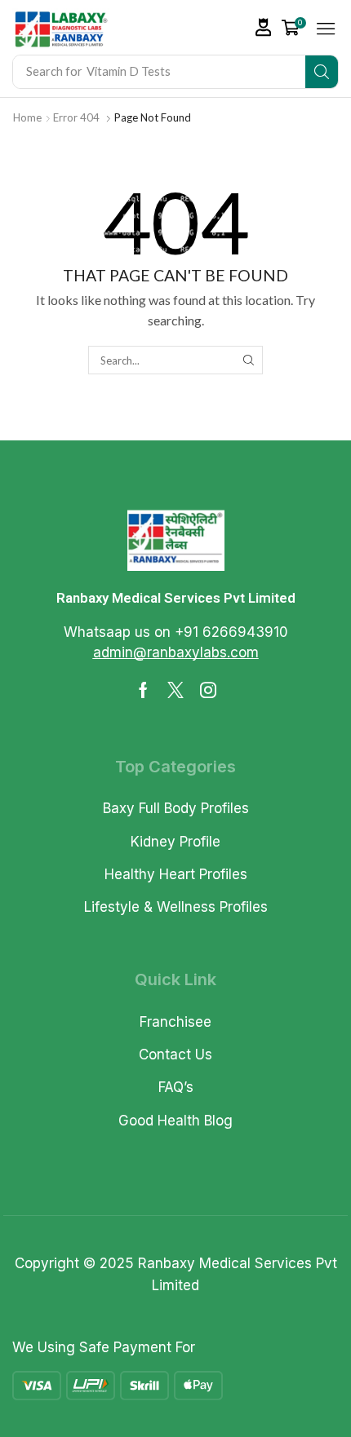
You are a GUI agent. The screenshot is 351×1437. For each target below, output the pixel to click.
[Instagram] (208, 690)
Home (27, 117)
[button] (263, 27)
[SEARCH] (248, 360)
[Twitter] (175, 690)
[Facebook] (143, 690)
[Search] (321, 71)
